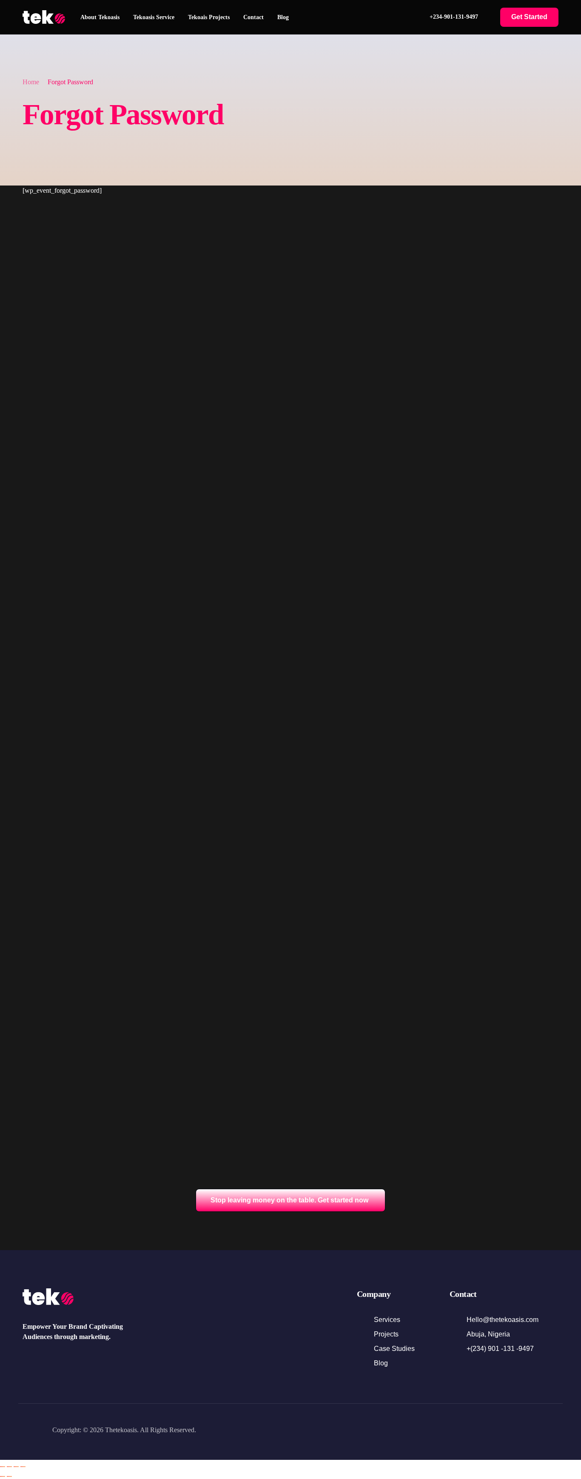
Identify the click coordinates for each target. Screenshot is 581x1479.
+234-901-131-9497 (454, 17)
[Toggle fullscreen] (9, 1466)
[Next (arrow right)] (9, 1476)
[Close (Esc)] (23, 1466)
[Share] (16, 1466)
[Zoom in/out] (2, 1466)
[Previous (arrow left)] (2, 1476)
